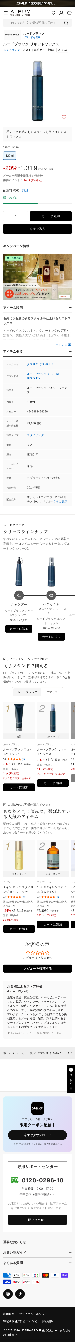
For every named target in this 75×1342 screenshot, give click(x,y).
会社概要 (47, 1321)
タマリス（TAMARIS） (41, 364)
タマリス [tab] (52, 692)
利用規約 (8, 1314)
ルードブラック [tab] (27, 692)
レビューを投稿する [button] (37, 968)
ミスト (27, 49)
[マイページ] (61, 12)
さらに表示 (60, 501)
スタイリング (11, 49)
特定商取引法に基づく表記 (20, 1321)
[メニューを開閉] (5, 12)
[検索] (66, 22)
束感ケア (39, 49)
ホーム (7, 1053)
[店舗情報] (53, 12)
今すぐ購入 (37, 229)
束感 (50, 49)
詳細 (25, 190)
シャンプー (19, 604)
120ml (10, 155)
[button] (71, 1079)
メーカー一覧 (24, 1053)
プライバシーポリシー (33, 1314)
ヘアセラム (51, 608)
